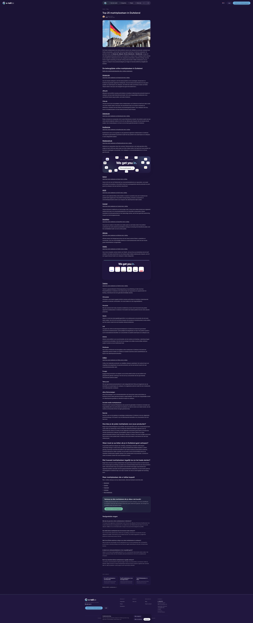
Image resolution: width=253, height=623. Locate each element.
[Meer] (143, 3)
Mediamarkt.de (107, 140)
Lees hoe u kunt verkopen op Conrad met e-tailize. (115, 206)
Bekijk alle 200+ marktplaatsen (110, 587)
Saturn (105, 176)
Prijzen (121, 603)
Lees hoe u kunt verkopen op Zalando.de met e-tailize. (116, 115)
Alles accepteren (138, 619)
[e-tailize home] (8, 3)
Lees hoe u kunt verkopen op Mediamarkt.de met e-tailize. (117, 143)
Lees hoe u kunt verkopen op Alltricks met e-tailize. (115, 235)
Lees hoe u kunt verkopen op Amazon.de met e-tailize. (116, 77)
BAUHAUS (106, 483)
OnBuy (105, 357)
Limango (106, 490)
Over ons (134, 601)
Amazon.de (106, 75)
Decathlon (106, 219)
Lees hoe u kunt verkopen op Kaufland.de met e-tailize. (116, 129)
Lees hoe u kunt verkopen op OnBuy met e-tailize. (115, 360)
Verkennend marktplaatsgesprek (113, 508)
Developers (122, 606)
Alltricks (105, 233)
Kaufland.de (106, 127)
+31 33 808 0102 (161, 607)
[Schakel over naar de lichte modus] (148, 3)
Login (106, 607)
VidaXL (105, 246)
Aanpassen (147, 619)
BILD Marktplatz (108, 492)
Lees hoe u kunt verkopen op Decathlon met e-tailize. (116, 221)
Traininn (105, 283)
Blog (107, 9)
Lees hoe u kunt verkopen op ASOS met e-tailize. (115, 192)
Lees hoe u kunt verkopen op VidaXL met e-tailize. (115, 248)
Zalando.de (106, 113)
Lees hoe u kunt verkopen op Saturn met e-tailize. (115, 179)
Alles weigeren (138, 616)
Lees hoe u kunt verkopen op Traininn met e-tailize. (115, 285)
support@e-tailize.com (162, 606)
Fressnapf (106, 487)
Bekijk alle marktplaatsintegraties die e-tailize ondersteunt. (117, 71)
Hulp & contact (148, 603)
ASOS (104, 190)
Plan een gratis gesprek (125, 168)
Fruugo (104, 373)
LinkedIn (159, 609)
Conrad (105, 204)
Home (104, 9)
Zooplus (106, 485)
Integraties (122, 601)
